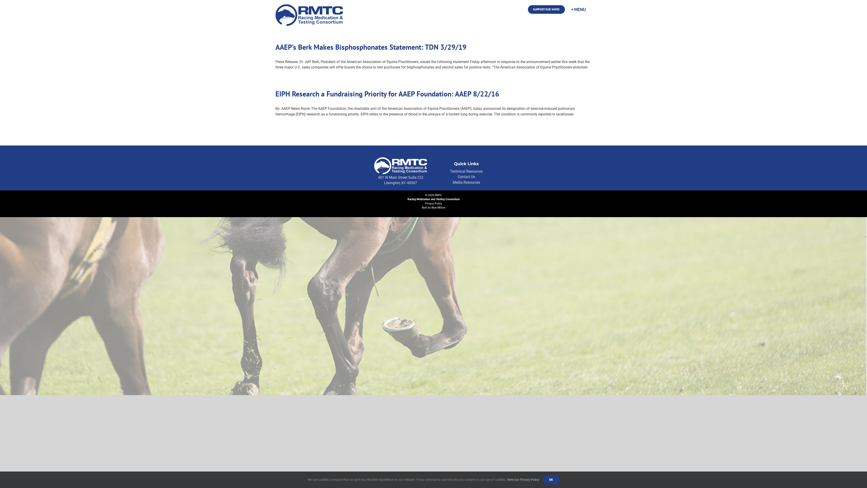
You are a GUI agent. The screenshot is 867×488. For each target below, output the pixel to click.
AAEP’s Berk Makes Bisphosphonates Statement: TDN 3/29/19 (370, 47)
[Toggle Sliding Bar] (578, 9)
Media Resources (466, 182)
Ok (551, 480)
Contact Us (466, 177)
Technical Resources (466, 171)
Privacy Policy (433, 203)
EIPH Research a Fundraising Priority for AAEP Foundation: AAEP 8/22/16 (387, 94)
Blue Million (438, 207)
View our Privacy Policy (523, 479)
